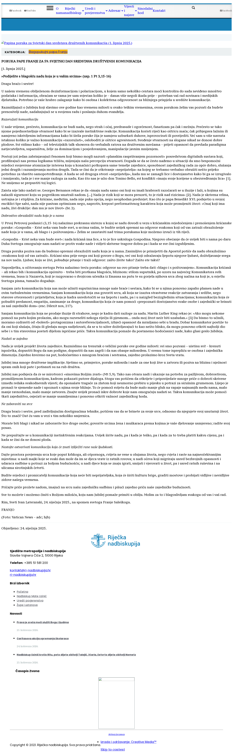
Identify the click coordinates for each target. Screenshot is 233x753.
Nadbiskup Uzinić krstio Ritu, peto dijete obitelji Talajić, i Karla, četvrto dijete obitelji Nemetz (76, 654)
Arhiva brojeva (116, 734)
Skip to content (113, 749)
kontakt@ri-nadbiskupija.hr (30, 570)
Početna (22, 592)
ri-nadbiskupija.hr (23, 575)
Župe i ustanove (27, 605)
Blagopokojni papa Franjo (48, 52)
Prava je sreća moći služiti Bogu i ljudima (43, 622)
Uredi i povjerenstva (30, 601)
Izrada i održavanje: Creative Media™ (128, 742)
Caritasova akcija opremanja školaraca (43, 638)
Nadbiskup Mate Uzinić (32, 596)
